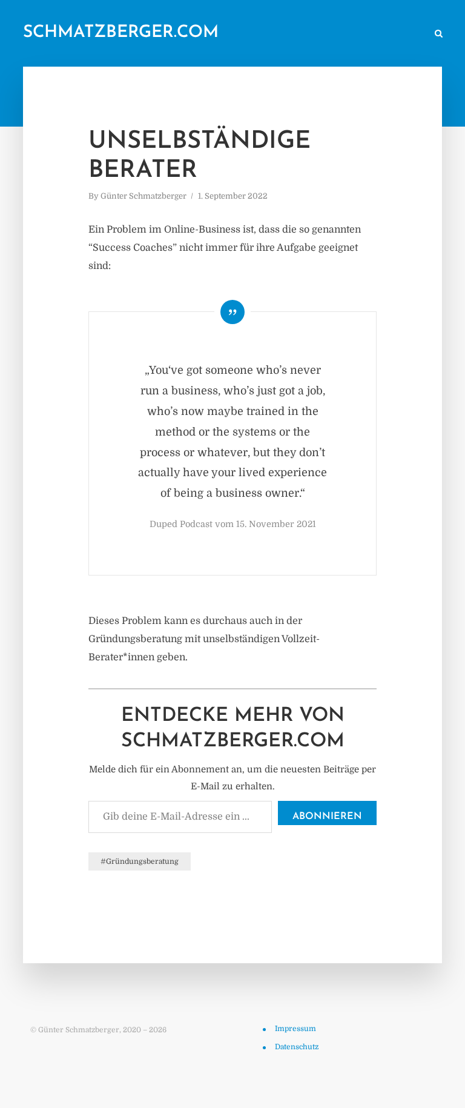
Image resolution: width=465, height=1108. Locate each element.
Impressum (295, 1028)
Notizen (188, 34)
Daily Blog (135, 34)
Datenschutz (296, 1047)
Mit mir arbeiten (387, 34)
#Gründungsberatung (140, 861)
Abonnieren (327, 816)
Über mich (321, 34)
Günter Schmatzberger (143, 196)
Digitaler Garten (253, 34)
